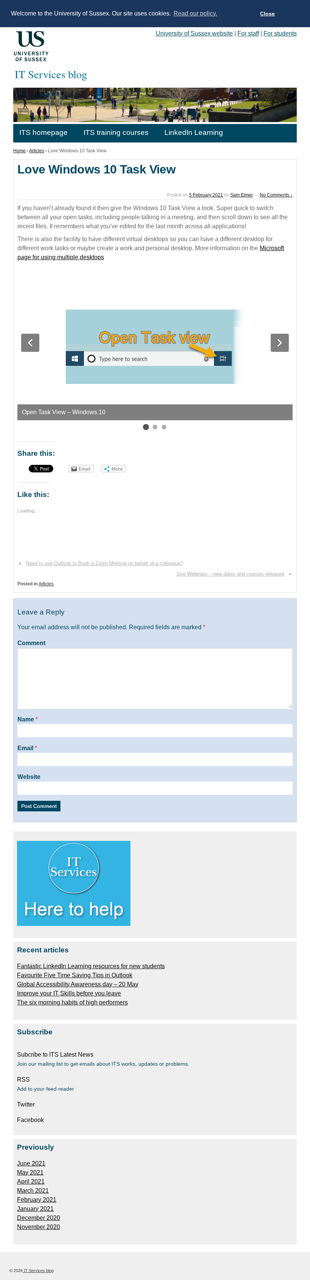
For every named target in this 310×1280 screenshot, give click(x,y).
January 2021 (35, 1209)
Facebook (30, 1120)
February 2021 (36, 1199)
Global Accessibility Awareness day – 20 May (77, 984)
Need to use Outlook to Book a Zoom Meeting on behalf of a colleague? (104, 563)
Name (25, 719)
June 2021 (31, 1163)
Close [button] (267, 14)
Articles (36, 150)
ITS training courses (116, 132)
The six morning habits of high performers (72, 1002)
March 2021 (33, 1190)
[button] (30, 343)
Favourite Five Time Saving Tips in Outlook (74, 975)
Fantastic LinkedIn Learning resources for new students (91, 966)
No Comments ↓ (276, 195)
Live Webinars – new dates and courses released (230, 574)
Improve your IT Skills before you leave (69, 993)
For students (280, 33)
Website (28, 777)
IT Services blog (38, 1270)
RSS (23, 1079)
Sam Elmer (241, 195)
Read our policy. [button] (195, 13)
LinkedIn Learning (193, 132)
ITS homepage (43, 132)
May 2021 (30, 1172)
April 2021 (31, 1181)
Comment (31, 643)
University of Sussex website (194, 33)
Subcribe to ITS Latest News (55, 1054)
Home (19, 150)
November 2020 (38, 1227)
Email (25, 748)
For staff (248, 33)
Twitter (26, 1104)
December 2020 (38, 1218)
